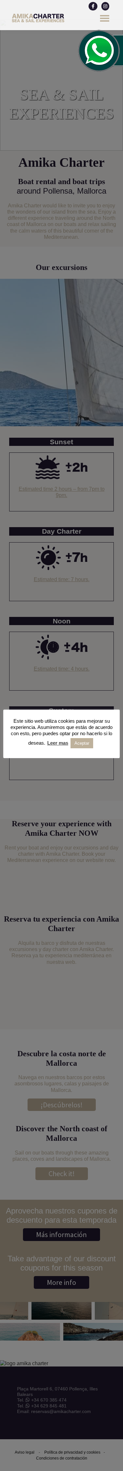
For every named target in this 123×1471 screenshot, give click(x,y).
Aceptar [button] (81, 743)
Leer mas (57, 743)
